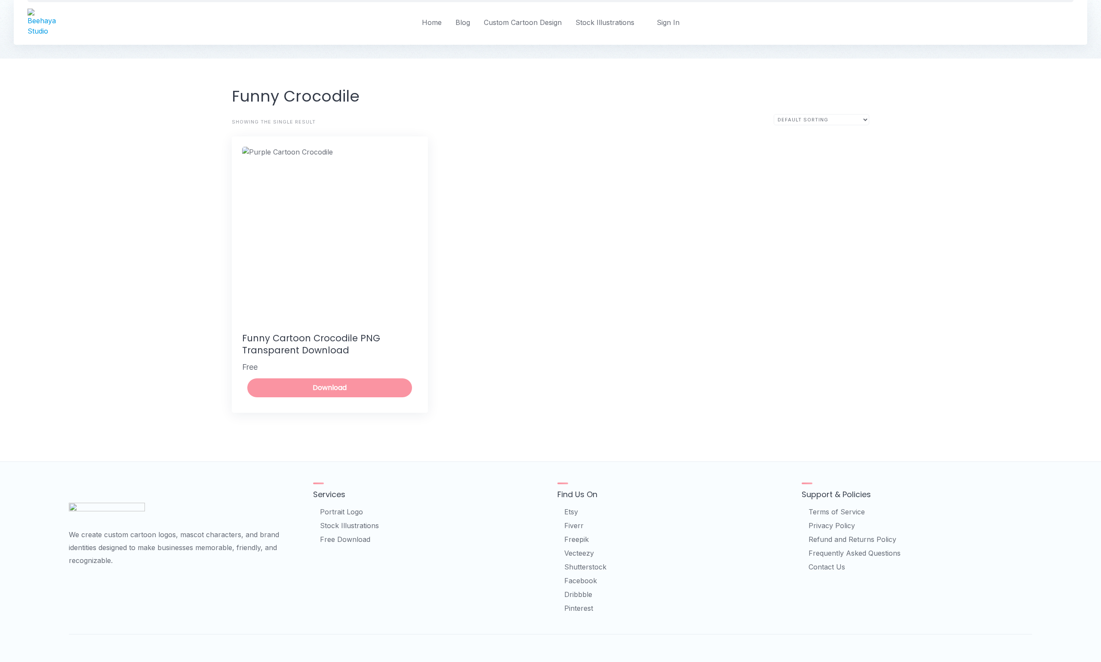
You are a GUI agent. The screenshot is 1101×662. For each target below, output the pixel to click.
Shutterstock (585, 567)
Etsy (571, 511)
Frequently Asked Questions (855, 553)
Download (330, 388)
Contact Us (827, 567)
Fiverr (574, 525)
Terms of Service (837, 511)
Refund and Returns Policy (852, 539)
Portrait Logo (341, 511)
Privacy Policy (832, 525)
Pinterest (578, 608)
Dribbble (578, 594)
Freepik (576, 539)
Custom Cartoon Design (523, 22)
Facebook (580, 580)
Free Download (345, 539)
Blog (462, 22)
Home (432, 22)
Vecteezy (579, 553)
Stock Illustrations (604, 22)
